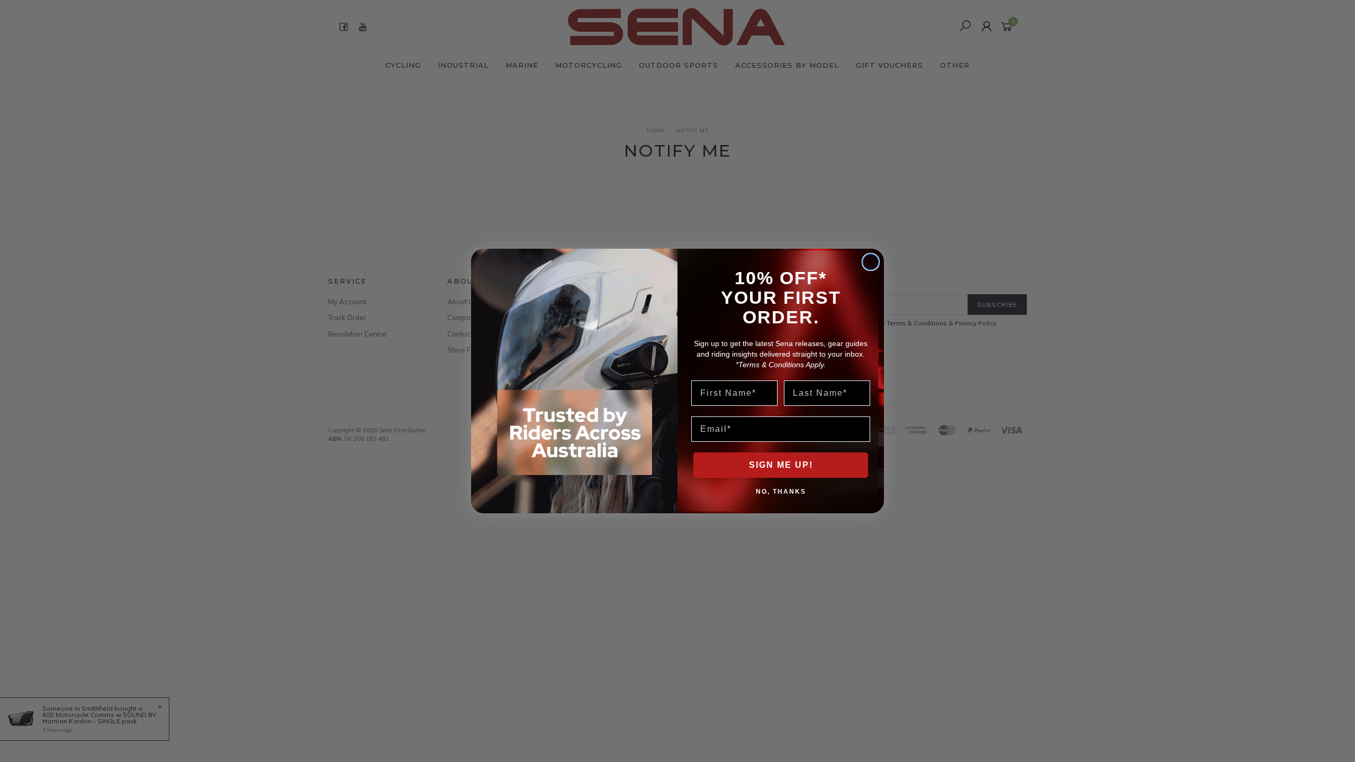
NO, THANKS (781, 491)
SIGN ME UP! (781, 464)
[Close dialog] (871, 262)
